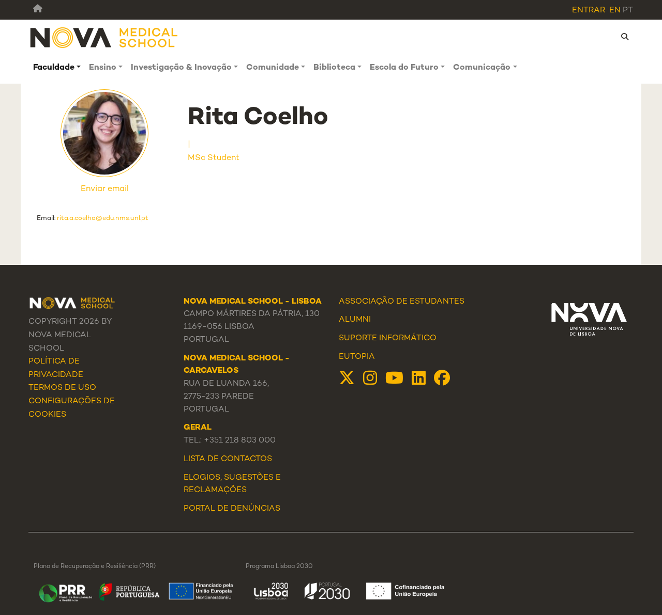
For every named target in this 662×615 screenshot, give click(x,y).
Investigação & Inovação (181, 68)
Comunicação (481, 68)
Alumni (355, 320)
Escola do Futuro (404, 68)
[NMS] (104, 36)
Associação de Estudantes (401, 301)
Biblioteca (334, 68)
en (615, 10)
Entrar (588, 10)
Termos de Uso (62, 388)
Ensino (102, 68)
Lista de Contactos (228, 459)
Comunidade (272, 68)
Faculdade (53, 68)
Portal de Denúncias (232, 508)
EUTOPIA (357, 357)
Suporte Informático (388, 338)
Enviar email (105, 189)
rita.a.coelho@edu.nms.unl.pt (102, 218)
